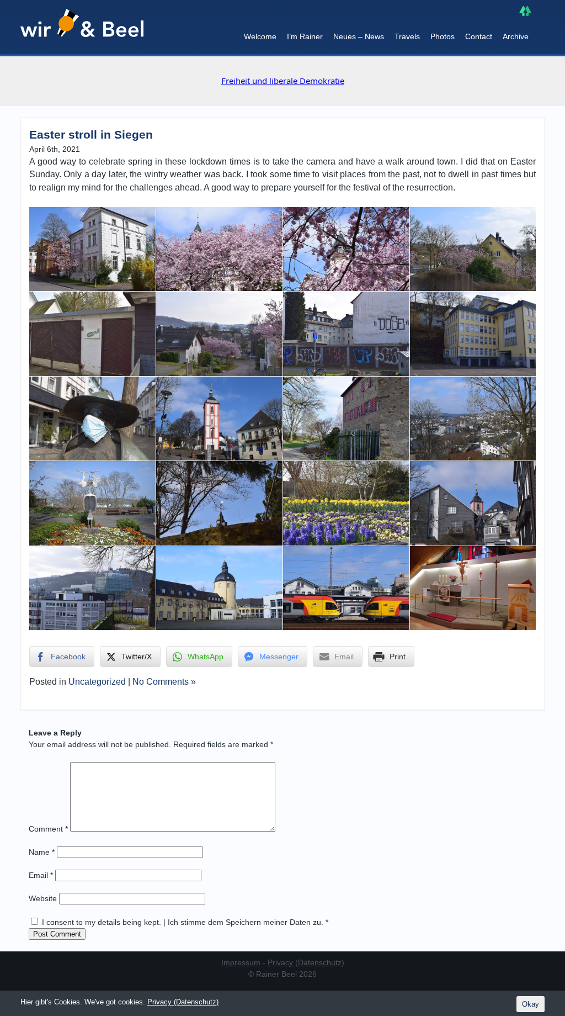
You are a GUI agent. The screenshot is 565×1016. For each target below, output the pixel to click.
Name (42, 852)
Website (43, 898)
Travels (407, 36)
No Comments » (164, 681)
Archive (516, 36)
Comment (48, 828)
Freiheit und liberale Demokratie (194, 80)
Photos (442, 36)
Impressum (240, 962)
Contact (478, 36)
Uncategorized (97, 681)
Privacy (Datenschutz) (306, 962)
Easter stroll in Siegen (91, 134)
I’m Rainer (305, 36)
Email (41, 875)
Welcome (260, 36)
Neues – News (358, 36)
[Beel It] (81, 28)
